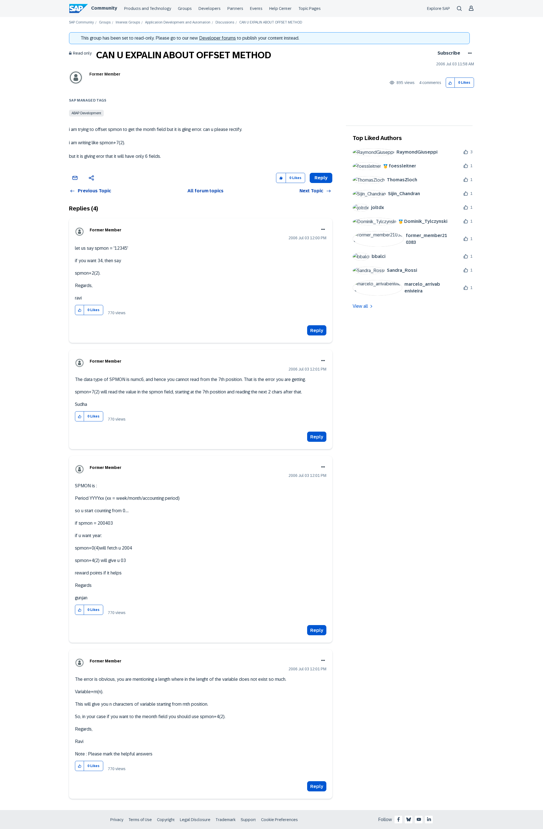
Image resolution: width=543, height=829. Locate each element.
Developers (210, 8)
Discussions (225, 22)
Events (256, 8)
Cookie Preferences (279, 819)
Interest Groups (128, 22)
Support (248, 819)
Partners (235, 8)
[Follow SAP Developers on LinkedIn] (429, 819)
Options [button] (469, 53)
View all (360, 306)
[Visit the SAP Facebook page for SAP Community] (398, 819)
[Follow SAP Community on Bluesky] (408, 819)
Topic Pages (309, 8)
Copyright (166, 819)
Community (104, 8)
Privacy (116, 819)
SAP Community (81, 22)
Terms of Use (140, 819)
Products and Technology (147, 8)
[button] (450, 83)
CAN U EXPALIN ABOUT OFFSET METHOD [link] (270, 22)
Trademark (226, 819)
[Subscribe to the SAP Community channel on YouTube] (419, 819)
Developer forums (217, 38)
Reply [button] (320, 177)
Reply (316, 330)
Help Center (280, 8)
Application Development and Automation (177, 22)
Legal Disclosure (195, 819)
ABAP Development (86, 113)
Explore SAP (438, 8)
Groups (185, 8)
